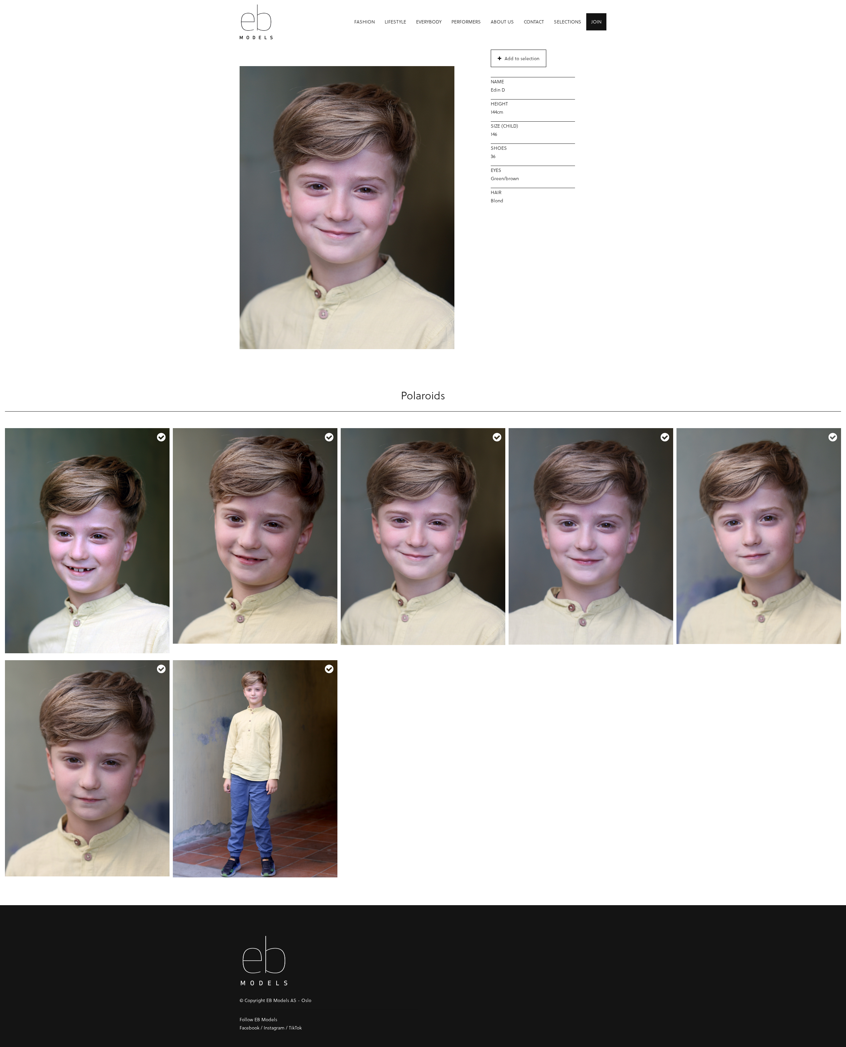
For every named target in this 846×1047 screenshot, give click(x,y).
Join (596, 21)
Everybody (429, 21)
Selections (567, 21)
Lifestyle (395, 21)
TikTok (295, 1027)
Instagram (274, 1027)
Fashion (364, 21)
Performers (466, 21)
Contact (534, 21)
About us (502, 21)
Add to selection (522, 58)
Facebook (249, 1027)
